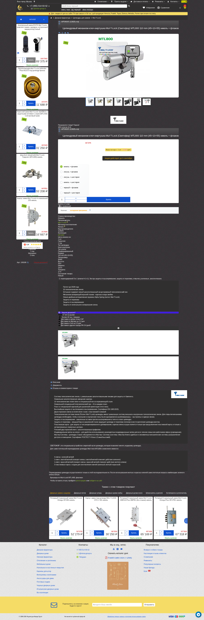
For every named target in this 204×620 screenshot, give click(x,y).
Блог (145, 571)
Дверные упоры (95, 493)
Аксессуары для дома (45, 578)
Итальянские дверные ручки (48, 589)
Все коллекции (42, 592)
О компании (148, 557)
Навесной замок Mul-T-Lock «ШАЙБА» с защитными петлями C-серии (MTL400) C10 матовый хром (32, 114)
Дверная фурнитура (44, 550)
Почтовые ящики (43, 582)
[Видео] (146, 101)
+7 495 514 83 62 (82, 550)
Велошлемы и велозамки (46, 575)
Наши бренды (149, 568)
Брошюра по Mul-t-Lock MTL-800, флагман (66, 477)
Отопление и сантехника (46, 560)
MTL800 (61, 235)
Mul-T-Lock (62, 222)
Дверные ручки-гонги (134, 493)
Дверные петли (80, 493)
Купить (31, 60)
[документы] (62, 33)
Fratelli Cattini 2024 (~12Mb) (120, 558)
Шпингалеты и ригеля (154, 493)
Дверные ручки (43, 553)
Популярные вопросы (152, 564)
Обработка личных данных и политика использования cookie (126, 616)
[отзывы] (68, 33)
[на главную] (20, 7)
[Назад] (59, 33)
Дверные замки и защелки (60, 493)
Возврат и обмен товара (153, 550)
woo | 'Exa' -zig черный (71, 10)
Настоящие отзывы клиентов (155, 553)
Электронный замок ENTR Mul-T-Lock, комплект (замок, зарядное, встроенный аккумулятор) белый (32, 27)
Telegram (82, 557)
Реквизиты (148, 560)
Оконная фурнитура (44, 557)
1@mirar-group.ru (39, 8)
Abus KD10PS (87, 10)
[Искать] (129, 6)
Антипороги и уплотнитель (176, 493)
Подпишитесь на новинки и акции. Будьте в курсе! (75, 605)
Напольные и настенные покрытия (50, 568)
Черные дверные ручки (46, 585)
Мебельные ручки (43, 564)
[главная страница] (51, 18)
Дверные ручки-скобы (113, 493)
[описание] (65, 33)
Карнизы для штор (44, 571)
